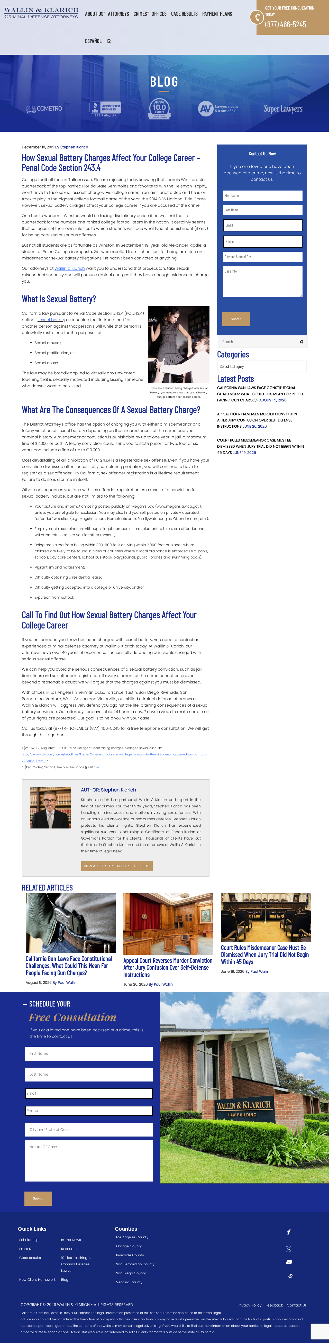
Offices (159, 13)
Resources (69, 1248)
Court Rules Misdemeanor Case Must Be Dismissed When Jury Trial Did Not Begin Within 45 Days (260, 446)
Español (93, 41)
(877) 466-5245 (285, 24)
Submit (236, 319)
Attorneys (118, 13)
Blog (64, 1279)
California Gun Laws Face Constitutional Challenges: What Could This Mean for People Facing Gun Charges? (260, 394)
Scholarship (29, 1239)
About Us (94, 13)
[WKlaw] (41, 12)
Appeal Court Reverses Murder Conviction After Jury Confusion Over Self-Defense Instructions (257, 420)
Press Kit (26, 1248)
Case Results (184, 13)
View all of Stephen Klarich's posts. (117, 866)
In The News (71, 1239)
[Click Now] (290, 1232)
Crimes (140, 13)
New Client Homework (37, 1279)
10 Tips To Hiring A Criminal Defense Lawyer (75, 1264)
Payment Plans (217, 13)
